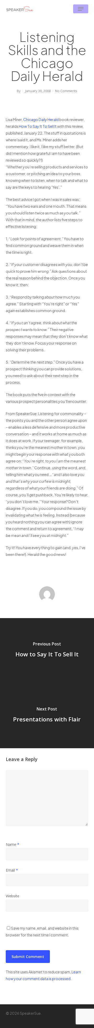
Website (12, 895)
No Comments (66, 90)
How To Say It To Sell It (38, 126)
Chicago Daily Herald (41, 119)
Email (12, 870)
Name (12, 844)
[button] (80, 8)
